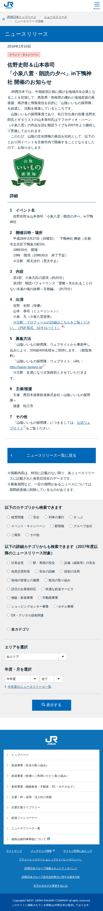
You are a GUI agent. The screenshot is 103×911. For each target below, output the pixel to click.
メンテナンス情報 (41, 850)
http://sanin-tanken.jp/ (26, 367)
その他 (34, 535)
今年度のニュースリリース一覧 (29, 687)
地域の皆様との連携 (25, 580)
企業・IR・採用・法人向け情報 (31, 797)
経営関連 (17, 517)
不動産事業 (50, 597)
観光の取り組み (59, 580)
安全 (36, 517)
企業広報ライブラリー (25, 807)
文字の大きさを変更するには (51, 885)
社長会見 (17, 563)
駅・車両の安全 (44, 563)
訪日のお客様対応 (23, 589)
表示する (54, 705)
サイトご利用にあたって (77, 850)
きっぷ (78, 517)
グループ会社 (83, 526)
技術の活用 (72, 571)
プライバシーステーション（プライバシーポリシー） (50, 859)
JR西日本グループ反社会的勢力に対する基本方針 (50, 876)
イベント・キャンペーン (28, 526)
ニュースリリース (55, 17)
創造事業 (43, 786)
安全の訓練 (47, 571)
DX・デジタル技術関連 (27, 615)
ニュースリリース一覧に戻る (51, 455)
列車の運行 (56, 517)
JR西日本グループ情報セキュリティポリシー (50, 868)
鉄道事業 (30, 765)
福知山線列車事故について (28, 839)
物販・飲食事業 (22, 597)
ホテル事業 (66, 606)
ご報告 (16, 535)
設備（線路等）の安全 (79, 563)
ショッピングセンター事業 (30, 606)
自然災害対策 (20, 571)
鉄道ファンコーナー (24, 817)
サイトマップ (14, 850)
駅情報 (59, 526)
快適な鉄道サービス (60, 589)
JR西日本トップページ (21, 17)
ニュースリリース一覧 (25, 828)
